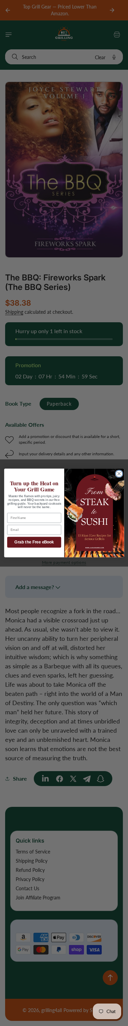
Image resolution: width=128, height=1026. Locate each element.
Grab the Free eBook (34, 542)
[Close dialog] (119, 473)
